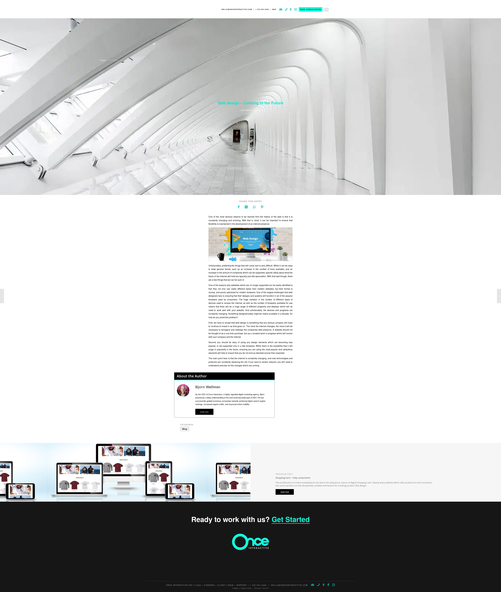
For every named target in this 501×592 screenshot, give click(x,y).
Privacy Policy (261, 588)
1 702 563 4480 (258, 585)
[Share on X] (246, 206)
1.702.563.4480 (262, 9)
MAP (274, 9)
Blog (184, 429)
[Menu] (326, 12)
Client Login (225, 585)
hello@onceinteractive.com (237, 9)
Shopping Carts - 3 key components (293, 477)
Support (241, 585)
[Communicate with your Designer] (499, 296)
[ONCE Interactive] (183, 10)
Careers (209, 585)
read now (285, 492)
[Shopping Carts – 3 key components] (2, 296)
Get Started (291, 519)
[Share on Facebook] (238, 206)
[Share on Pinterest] (262, 206)
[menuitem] (326, 12)
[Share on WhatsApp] (254, 206)
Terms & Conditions (241, 588)
